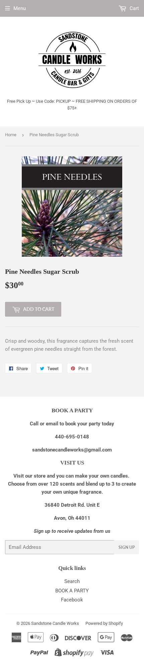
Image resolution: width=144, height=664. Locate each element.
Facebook (72, 600)
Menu (19, 8)
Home (10, 134)
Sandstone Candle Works (55, 623)
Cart (133, 8)
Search (72, 581)
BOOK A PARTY (72, 591)
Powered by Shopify (104, 623)
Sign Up (127, 547)
